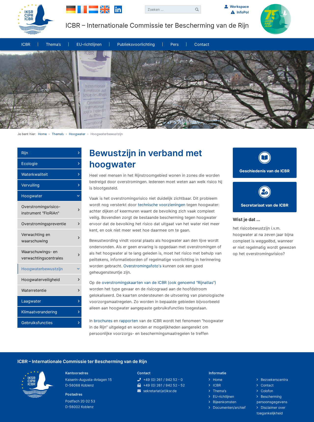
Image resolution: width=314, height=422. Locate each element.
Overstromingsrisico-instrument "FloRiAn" (40, 209)
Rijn (24, 152)
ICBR (216, 385)
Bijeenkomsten (224, 402)
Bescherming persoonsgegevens (272, 399)
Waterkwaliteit (34, 174)
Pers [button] (174, 44)
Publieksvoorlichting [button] (136, 44)
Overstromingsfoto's (142, 265)
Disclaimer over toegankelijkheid (271, 410)
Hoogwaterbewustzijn (42, 268)
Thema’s (58, 134)
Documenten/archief (229, 407)
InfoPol (243, 12)
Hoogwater (77, 134)
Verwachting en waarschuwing (35, 237)
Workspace (239, 6)
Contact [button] (201, 44)
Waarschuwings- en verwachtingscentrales (42, 254)
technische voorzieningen (161, 204)
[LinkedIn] (118, 9)
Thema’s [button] (53, 44)
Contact (267, 385)
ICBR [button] (25, 44)
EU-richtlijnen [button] (89, 44)
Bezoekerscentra (274, 379)
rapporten (128, 320)
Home (42, 134)
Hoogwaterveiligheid (40, 279)
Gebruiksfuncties (36, 322)
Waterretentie (33, 290)
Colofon (266, 391)
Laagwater (31, 301)
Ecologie (29, 163)
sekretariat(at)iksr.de (160, 391)
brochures (103, 320)
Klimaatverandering (39, 311)
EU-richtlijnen (223, 396)
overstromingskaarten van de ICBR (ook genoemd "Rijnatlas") (159, 282)
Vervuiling (30, 185)
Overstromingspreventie (43, 223)
